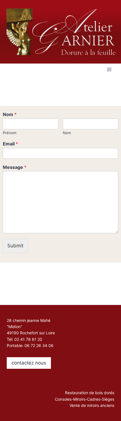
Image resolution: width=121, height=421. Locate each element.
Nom (10, 114)
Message (14, 167)
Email (10, 144)
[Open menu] (109, 69)
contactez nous (29, 363)
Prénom (9, 132)
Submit (15, 245)
